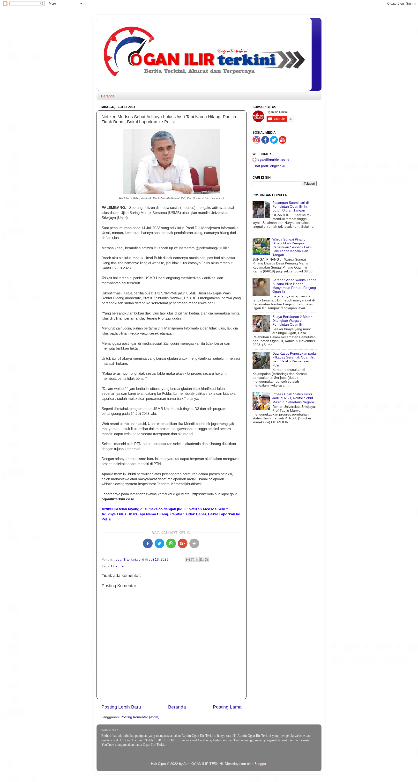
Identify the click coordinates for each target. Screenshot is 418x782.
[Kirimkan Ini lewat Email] (188, 559)
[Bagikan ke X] (159, 543)
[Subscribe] (282, 142)
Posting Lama (227, 706)
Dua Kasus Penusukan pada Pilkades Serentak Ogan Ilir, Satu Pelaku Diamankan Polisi (294, 359)
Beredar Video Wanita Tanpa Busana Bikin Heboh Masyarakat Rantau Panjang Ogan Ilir (294, 286)
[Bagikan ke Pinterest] (206, 559)
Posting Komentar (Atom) (140, 717)
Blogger (260, 764)
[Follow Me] (256, 142)
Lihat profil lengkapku (269, 166)
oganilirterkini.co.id (273, 159)
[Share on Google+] (182, 543)
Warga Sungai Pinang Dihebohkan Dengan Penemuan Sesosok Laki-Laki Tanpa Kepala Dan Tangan (292, 247)
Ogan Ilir (117, 566)
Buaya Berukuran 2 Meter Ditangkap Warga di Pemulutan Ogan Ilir (292, 320)
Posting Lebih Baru (121, 706)
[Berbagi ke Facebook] (201, 559)
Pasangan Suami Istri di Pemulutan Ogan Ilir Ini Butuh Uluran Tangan (290, 206)
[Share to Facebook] (148, 543)
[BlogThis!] (192, 559)
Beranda (107, 96)
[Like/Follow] (265, 142)
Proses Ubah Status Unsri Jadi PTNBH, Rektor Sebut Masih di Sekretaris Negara (293, 398)
